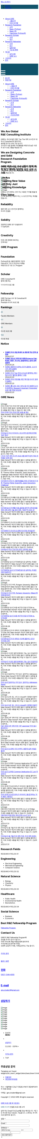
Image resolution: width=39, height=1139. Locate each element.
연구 (11, 39)
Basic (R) (13, 31)
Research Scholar (12, 100)
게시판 (7, 117)
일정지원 (13, 48)
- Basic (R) (14, 96)
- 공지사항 (13, 119)
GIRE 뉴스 (13, 56)
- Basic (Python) (16, 94)
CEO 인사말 (14, 23)
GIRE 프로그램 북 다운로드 (10, 1103)
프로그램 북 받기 (6, 1135)
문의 (6, 125)
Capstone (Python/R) (18, 33)
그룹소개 (13, 21)
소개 (11, 27)
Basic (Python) (15, 29)
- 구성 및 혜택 (14, 115)
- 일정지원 (13, 113)
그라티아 (8, 123)
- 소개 (12, 92)
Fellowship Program (8, 928)
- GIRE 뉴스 (14, 121)
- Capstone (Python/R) (18, 98)
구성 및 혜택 (14, 50)
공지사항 (13, 54)
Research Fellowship (13, 107)
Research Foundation (13, 90)
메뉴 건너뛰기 (5, 2)
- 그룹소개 (13, 86)
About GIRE (9, 84)
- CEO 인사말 (14, 88)
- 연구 (12, 105)
